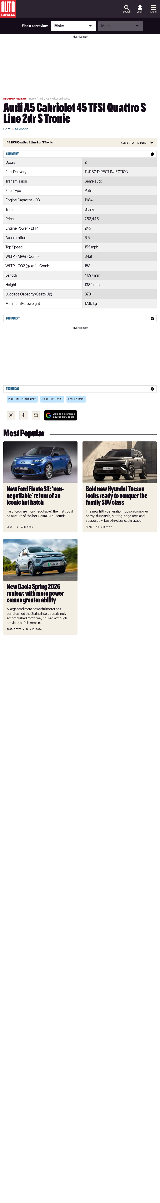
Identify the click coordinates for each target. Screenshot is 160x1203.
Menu (153, 11)
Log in (140, 11)
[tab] (80, 154)
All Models (21, 129)
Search (126, 11)
